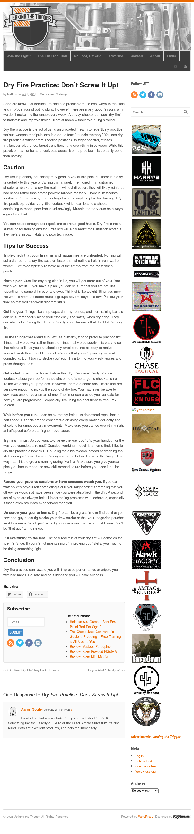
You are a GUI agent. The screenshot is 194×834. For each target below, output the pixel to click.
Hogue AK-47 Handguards (106, 670)
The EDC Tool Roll (52, 55)
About (155, 55)
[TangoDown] (146, 661)
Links (171, 55)
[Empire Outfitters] (146, 535)
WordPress (145, 816)
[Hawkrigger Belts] (146, 567)
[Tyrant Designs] (146, 152)
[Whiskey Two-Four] (146, 692)
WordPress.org (145, 771)
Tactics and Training (53, 94)
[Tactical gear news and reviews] (30, 44)
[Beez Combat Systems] (146, 472)
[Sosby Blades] (146, 504)
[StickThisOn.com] (146, 277)
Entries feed (143, 761)
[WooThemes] (182, 816)
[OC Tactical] (146, 214)
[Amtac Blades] (146, 598)
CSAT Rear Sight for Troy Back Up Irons (31, 670)
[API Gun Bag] (146, 309)
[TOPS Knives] (146, 246)
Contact (137, 55)
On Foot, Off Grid (87, 55)
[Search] (186, 111)
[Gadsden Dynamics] (146, 630)
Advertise (116, 55)
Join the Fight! (19, 55)
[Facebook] (29, 643)
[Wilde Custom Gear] (146, 724)
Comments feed (146, 766)
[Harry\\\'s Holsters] (146, 183)
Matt (10, 94)
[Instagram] (38, 643)
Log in (139, 755)
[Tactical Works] (146, 340)
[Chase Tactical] (146, 372)
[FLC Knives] (146, 403)
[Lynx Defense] (143, 410)
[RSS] (11, 643)
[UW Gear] (146, 441)
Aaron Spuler (32, 709)
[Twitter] (20, 643)
